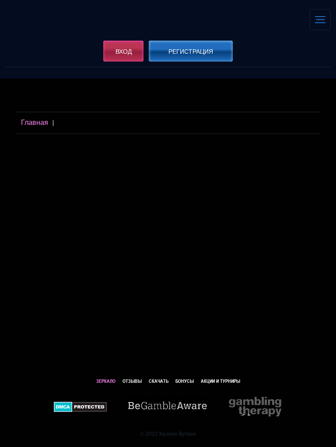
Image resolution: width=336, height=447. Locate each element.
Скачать (158, 381)
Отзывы (132, 381)
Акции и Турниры (220, 381)
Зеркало (106, 381)
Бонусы (184, 381)
